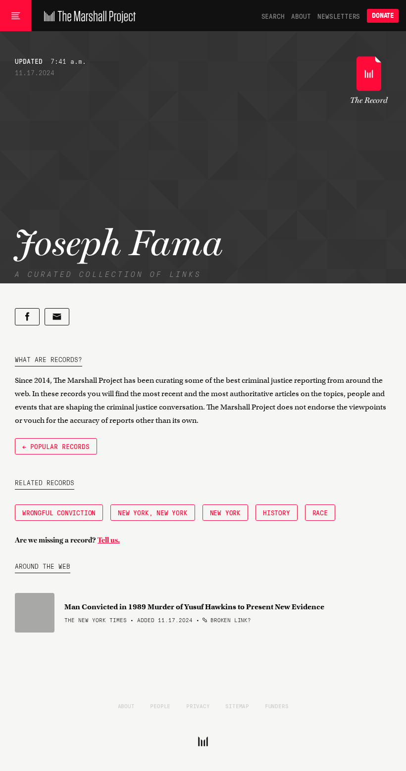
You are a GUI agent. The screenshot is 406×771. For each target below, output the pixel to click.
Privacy (198, 706)
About (300, 15)
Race (320, 512)
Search (273, 15)
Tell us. (109, 540)
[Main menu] (15, 16)
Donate (383, 15)
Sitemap (237, 706)
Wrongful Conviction (59, 512)
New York (225, 512)
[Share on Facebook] (27, 316)
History (276, 512)
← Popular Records (56, 446)
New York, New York (152, 512)
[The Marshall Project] (87, 16)
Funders (277, 706)
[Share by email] (57, 316)
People (160, 706)
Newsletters (338, 15)
